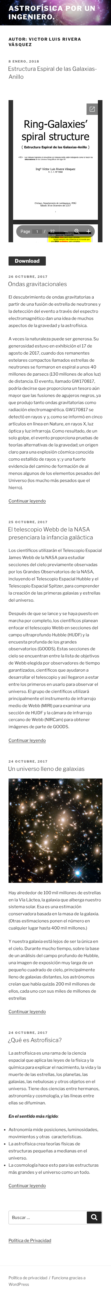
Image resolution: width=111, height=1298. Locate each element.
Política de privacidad (28, 1277)
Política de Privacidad (30, 1240)
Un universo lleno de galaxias (46, 768)
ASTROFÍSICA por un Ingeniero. (52, 12)
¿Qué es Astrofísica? (34, 1040)
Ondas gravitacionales (37, 284)
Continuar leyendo (27, 501)
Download (27, 261)
